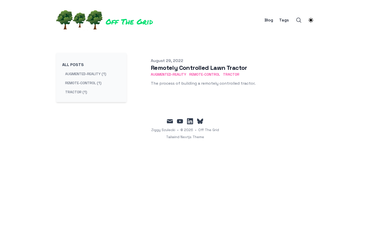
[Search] (299, 20)
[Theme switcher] (311, 20)
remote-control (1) (83, 83)
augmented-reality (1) (85, 74)
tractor (231, 74)
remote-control (204, 74)
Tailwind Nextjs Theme (185, 137)
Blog (269, 20)
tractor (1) (76, 92)
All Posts (73, 64)
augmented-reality (168, 74)
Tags (284, 20)
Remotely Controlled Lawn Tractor (199, 68)
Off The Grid (208, 130)
